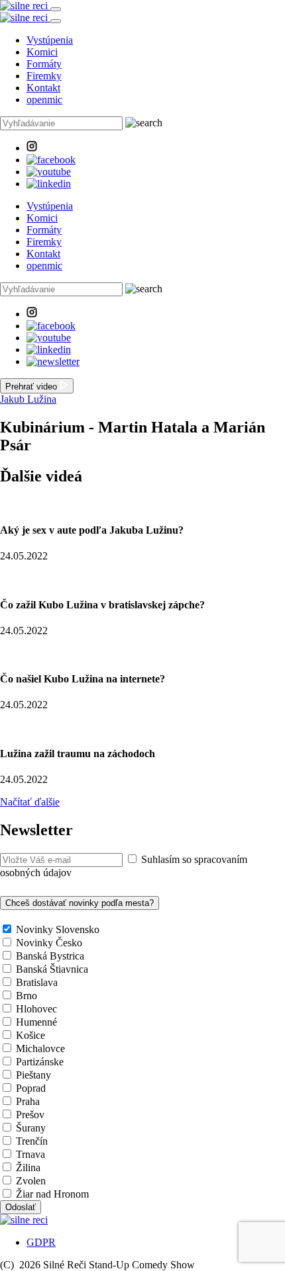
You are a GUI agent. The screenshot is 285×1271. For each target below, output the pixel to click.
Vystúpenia (50, 40)
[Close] (55, 21)
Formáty (44, 63)
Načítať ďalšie (30, 801)
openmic (44, 99)
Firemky (44, 75)
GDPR (41, 1242)
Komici (42, 52)
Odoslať (20, 1207)
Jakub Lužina (28, 399)
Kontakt (43, 87)
